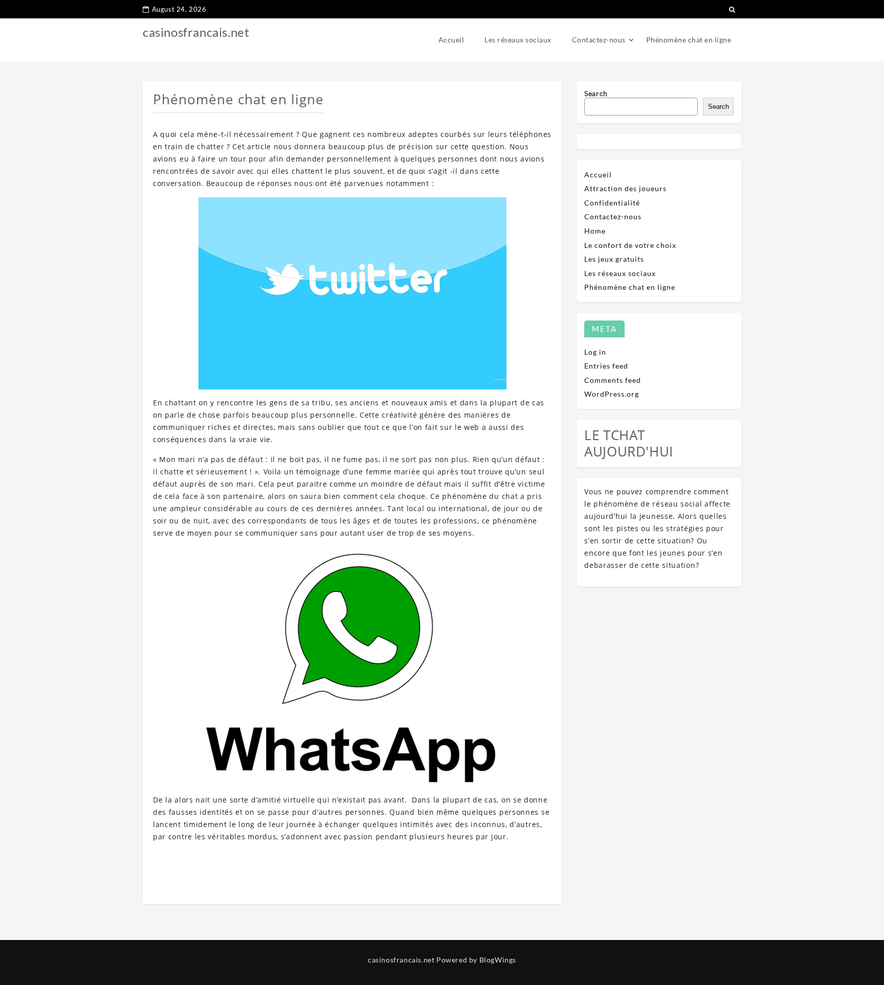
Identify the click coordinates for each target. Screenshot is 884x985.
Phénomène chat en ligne (689, 39)
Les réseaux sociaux (517, 39)
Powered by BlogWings (476, 959)
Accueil (451, 39)
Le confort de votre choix (630, 245)
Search (596, 93)
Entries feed (606, 365)
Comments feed (612, 380)
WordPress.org (611, 394)
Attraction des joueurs (625, 188)
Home (595, 230)
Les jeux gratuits (614, 259)
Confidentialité (612, 202)
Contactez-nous (599, 39)
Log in (595, 352)
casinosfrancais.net (196, 32)
